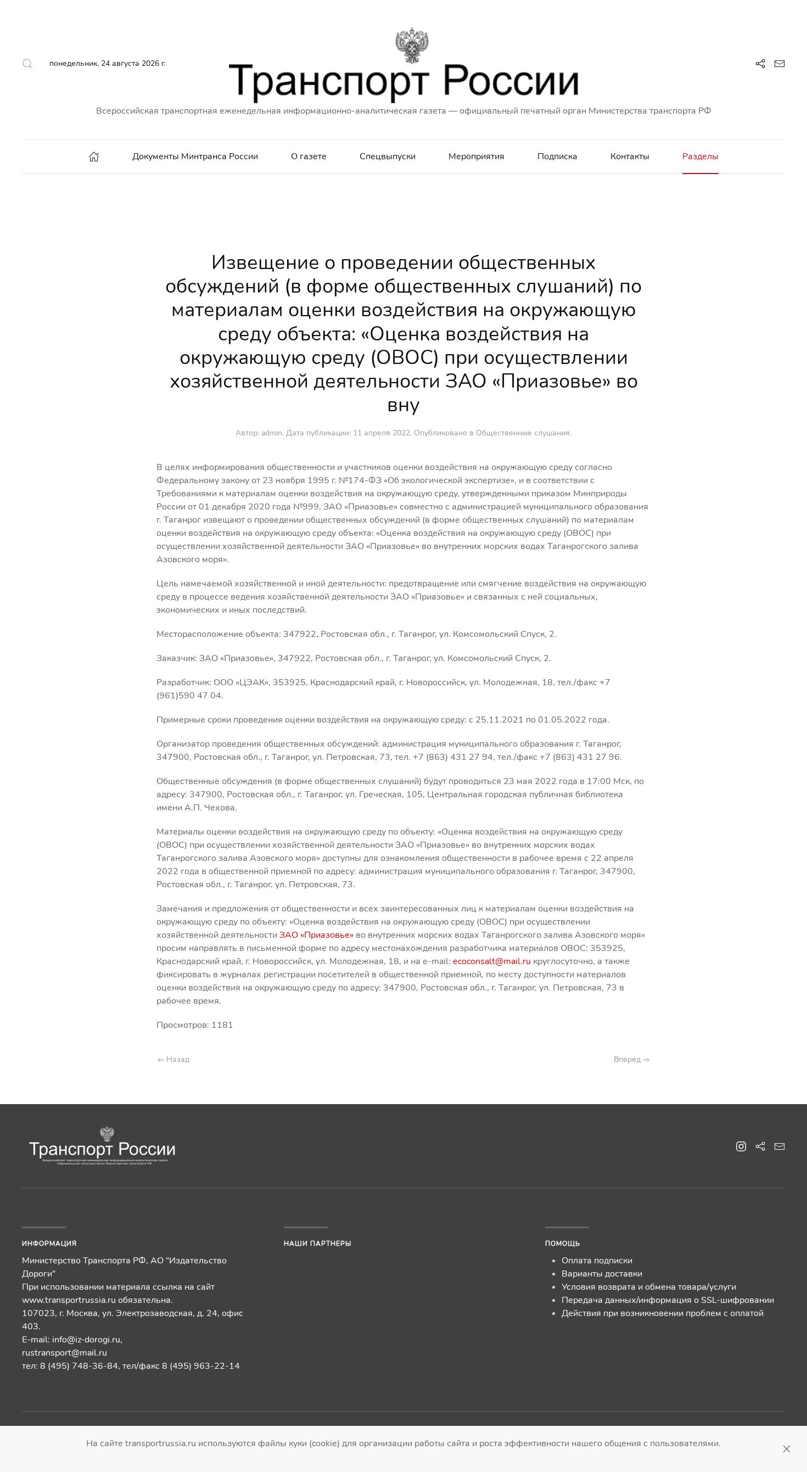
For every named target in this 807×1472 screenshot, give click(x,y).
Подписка (557, 156)
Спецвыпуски (388, 156)
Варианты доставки (602, 1274)
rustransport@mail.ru (64, 1353)
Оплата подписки (597, 1261)
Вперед (628, 1059)
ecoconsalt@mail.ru (492, 961)
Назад (176, 1059)
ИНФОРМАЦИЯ (49, 1243)
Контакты (629, 156)
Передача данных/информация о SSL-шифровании (668, 1300)
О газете (309, 156)
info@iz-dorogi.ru (86, 1340)
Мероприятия (477, 156)
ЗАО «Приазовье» (316, 935)
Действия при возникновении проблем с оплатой (663, 1313)
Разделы (700, 156)
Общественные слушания (523, 433)
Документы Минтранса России (195, 156)
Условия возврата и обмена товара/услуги (649, 1287)
